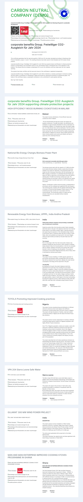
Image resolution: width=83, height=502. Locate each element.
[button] (10, 114)
